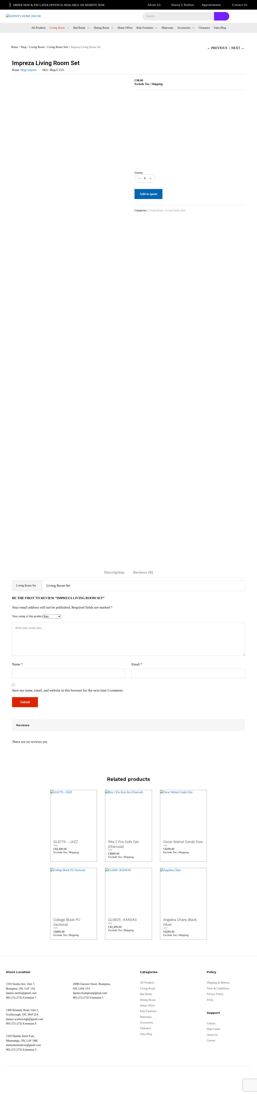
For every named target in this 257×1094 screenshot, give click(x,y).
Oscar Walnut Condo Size (183, 842)
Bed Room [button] (79, 28)
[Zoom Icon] (124, 82)
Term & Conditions (218, 988)
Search (221, 16)
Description (114, 572)
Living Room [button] (57, 28)
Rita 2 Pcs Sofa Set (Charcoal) (123, 844)
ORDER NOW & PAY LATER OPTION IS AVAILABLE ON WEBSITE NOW (59, 5)
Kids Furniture (148, 1011)
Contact (211, 1023)
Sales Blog (220, 28)
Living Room (155, 210)
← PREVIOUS (217, 48)
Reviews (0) (143, 572)
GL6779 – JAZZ (65, 842)
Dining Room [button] (101, 28)
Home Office (125, 28)
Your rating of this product (27, 616)
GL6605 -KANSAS (122, 920)
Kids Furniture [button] (145, 28)
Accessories (146, 1022)
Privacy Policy (215, 994)
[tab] (114, 574)
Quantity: (139, 173)
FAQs (210, 999)
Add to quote (148, 194)
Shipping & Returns (218, 982)
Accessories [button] (183, 28)
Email (137, 664)
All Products (38, 28)
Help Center (213, 1029)
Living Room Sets (175, 210)
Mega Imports (28, 70)
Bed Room (146, 994)
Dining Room (147, 999)
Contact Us (240, 4)
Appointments (211, 4)
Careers (211, 1040)
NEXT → (237, 48)
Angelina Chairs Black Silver (180, 922)
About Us (154, 4)
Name (17, 664)
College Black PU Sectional (66, 922)
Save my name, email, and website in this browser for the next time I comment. (67, 690)
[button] (77, 832)
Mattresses (167, 28)
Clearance (204, 28)
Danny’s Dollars (182, 4)
